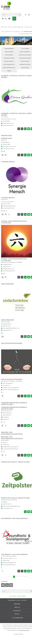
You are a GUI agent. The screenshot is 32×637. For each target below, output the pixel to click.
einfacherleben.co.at (8, 330)
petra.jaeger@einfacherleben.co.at (11, 328)
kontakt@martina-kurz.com (9, 146)
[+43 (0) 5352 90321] (6, 18)
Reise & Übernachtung (9, 64)
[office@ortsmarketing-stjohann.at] (2, 18)
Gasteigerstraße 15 (7, 264)
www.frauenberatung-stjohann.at (10, 448)
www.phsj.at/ (6, 419)
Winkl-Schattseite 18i (8, 383)
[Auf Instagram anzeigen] (29, 15)
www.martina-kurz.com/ (8, 148)
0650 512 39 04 (6, 326)
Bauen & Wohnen (9, 51)
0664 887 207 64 (7, 504)
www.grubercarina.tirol (8, 125)
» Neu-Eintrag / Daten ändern (17, 596)
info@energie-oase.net (8, 268)
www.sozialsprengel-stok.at (9, 564)
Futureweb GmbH (18, 617)
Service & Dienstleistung (9, 67)
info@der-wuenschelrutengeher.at (11, 387)
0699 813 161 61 (7, 266)
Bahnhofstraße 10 (7, 412)
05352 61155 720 (7, 415)
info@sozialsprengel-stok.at (9, 562)
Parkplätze (11, 585)
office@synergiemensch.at (9, 205)
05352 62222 (6, 444)
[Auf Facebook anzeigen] (25, 15)
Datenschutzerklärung (24, 630)
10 (26, 576)
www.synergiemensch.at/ (9, 208)
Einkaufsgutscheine (3, 585)
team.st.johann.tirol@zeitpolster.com (11, 506)
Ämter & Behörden (9, 48)
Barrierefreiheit (7, 585)
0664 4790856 (6, 121)
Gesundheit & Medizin (9, 58)
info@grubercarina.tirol (8, 123)
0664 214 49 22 (6, 203)
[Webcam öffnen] (9, 18)
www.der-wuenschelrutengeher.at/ (11, 389)
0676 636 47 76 (6, 385)
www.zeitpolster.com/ (8, 508)
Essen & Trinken (9, 55)
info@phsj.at (6, 417)
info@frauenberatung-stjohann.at (11, 446)
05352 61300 (6, 560)
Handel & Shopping (9, 61)
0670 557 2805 (6, 144)
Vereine (9, 70)
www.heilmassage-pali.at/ (9, 270)
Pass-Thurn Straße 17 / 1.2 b (10, 558)
